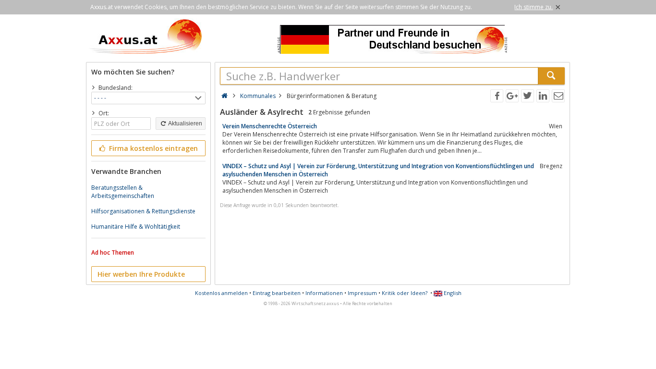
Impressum (362, 292)
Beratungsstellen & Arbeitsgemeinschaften (122, 192)
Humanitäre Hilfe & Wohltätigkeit (135, 226)
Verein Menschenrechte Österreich (269, 126)
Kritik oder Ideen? (404, 292)
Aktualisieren (184, 123)
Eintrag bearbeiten (277, 292)
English (452, 292)
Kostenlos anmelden (221, 292)
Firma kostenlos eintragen (152, 148)
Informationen (324, 292)
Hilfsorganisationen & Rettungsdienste (143, 211)
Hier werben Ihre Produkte (141, 274)
